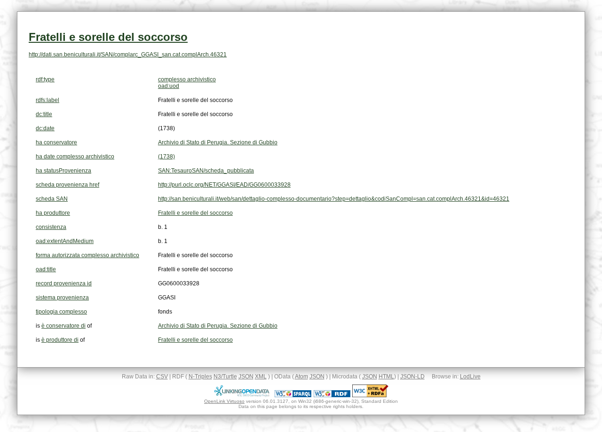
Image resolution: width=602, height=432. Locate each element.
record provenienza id (64, 283)
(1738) (166, 156)
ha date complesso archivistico (75, 156)
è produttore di (60, 340)
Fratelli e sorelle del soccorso (108, 37)
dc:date (45, 128)
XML (261, 376)
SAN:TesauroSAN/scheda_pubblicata (206, 170)
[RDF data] (332, 395)
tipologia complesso (61, 311)
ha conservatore (56, 142)
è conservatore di (63, 325)
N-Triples (200, 376)
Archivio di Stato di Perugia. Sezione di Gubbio (217, 142)
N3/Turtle (225, 376)
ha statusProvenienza (63, 170)
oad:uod (168, 86)
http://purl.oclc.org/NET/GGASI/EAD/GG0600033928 (224, 184)
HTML (386, 376)
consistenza (51, 227)
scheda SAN (52, 199)
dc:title (44, 114)
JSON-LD (412, 376)
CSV (162, 376)
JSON (245, 376)
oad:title (46, 269)
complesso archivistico (187, 79)
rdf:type (45, 79)
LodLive (470, 376)
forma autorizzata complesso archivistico (87, 255)
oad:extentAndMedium (65, 241)
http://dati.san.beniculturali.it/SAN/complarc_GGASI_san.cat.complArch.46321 (128, 54)
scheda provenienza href (67, 184)
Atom (301, 376)
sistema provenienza (62, 297)
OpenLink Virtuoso (224, 401)
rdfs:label (47, 100)
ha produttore (53, 213)
